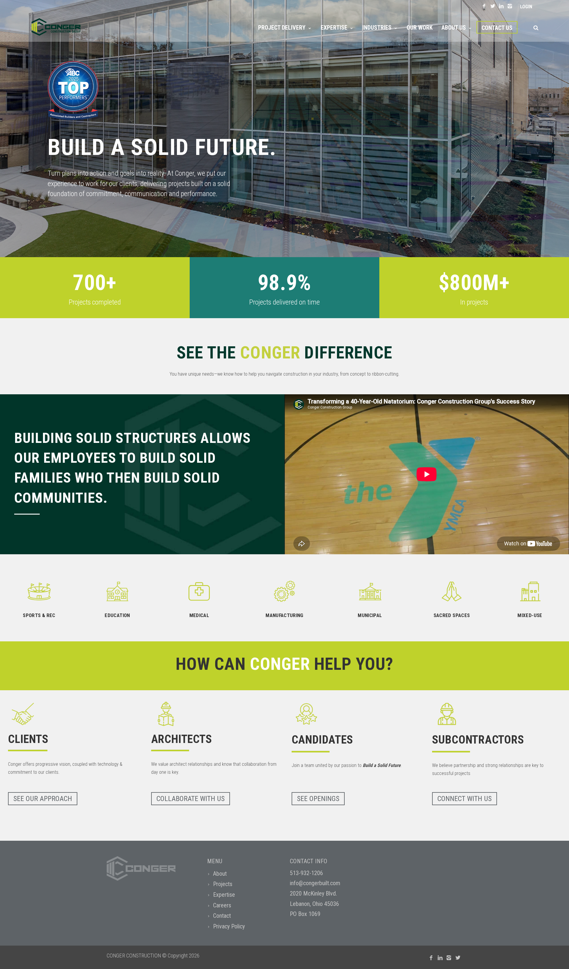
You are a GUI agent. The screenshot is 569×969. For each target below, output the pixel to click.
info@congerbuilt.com (315, 883)
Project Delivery (282, 27)
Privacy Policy (229, 926)
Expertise (334, 27)
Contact (222, 915)
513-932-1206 (306, 873)
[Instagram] (510, 6)
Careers (222, 905)
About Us (454, 27)
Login (526, 6)
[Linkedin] (501, 6)
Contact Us (497, 27)
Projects (222, 884)
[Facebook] (484, 6)
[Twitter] (492, 6)
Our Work (420, 27)
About (220, 873)
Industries (376, 27)
